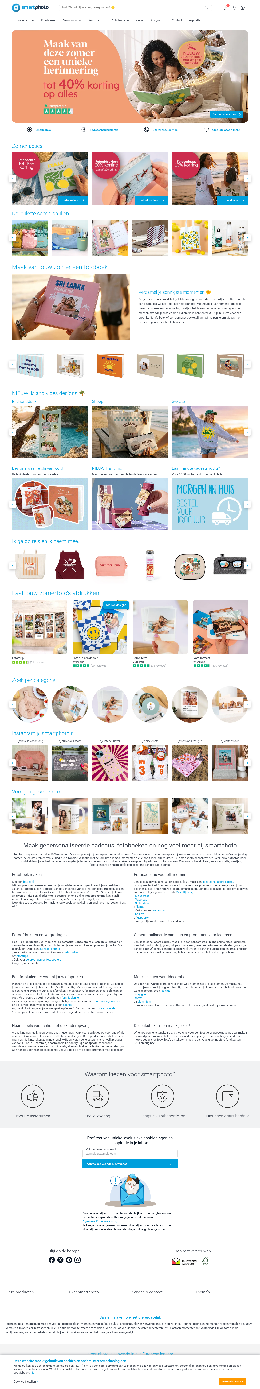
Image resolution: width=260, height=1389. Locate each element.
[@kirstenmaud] (230, 763)
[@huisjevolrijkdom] (70, 763)
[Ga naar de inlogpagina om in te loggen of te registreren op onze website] (226, 7)
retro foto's (71, 952)
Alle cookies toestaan (233, 1381)
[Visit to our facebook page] (52, 1260)
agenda (67, 1005)
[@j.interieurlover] (110, 763)
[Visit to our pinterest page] (69, 1260)
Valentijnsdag (184, 892)
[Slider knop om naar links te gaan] (12, 178)
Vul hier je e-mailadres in (101, 1149)
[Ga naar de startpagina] (30, 7)
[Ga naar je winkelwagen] (243, 7)
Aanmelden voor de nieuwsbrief (107, 1164)
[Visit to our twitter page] (60, 1260)
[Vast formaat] (220, 627)
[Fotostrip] (39, 627)
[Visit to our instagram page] (77, 1260)
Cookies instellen (25, 1381)
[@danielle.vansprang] (30, 763)
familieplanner (71, 997)
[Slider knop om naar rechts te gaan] (247, 178)
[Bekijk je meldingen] (234, 7)
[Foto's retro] (160, 627)
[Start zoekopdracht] (207, 7)
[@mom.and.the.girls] (190, 763)
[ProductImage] (30, 238)
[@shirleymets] (150, 763)
